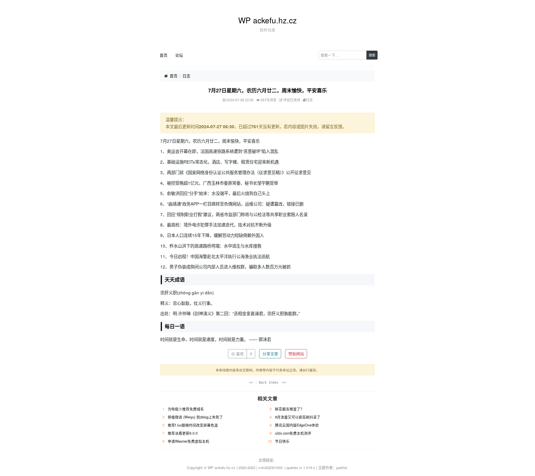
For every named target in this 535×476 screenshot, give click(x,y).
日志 (186, 75)
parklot (341, 467)
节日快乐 (282, 441)
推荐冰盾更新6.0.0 (183, 433)
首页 (163, 55)
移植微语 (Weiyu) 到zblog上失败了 (195, 417)
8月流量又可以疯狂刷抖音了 (297, 417)
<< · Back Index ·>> (267, 382)
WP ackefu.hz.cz (267, 20)
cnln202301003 (270, 467)
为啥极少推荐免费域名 (186, 408)
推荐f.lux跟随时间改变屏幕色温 (193, 425)
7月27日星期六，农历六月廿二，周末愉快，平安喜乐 (267, 90)
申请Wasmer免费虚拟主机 (188, 441)
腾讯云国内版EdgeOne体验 (297, 425)
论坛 (179, 55)
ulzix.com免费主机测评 (293, 433)
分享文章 (270, 353)
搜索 (372, 55)
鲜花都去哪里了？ (289, 408)
